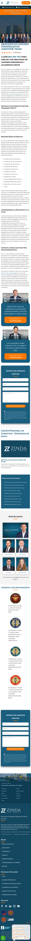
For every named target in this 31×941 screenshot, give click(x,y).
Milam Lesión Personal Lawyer (12, 490)
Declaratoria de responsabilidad (21, 834)
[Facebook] (2, 907)
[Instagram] (14, 907)
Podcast (5, 855)
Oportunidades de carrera (11, 862)
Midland (18, 795)
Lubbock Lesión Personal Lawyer (13, 493)
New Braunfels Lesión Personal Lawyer (14, 488)
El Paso (18, 793)
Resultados (6, 847)
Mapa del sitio (14, 831)
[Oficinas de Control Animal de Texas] (15, 448)
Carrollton (4, 791)
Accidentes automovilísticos (11, 883)
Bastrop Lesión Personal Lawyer (12, 504)
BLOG (3, 876)
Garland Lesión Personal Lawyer (12, 501)
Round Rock (4, 798)
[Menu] (2, 2)
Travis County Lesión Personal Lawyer (14, 485)
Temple (18, 798)
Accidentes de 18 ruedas (10, 887)
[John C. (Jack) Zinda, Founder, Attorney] (15, 530)
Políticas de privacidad (24, 831)
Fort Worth (4, 795)
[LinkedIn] (10, 907)
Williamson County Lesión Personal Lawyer (15, 482)
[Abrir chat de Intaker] (14, 940)
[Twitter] (6, 907)
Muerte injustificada (9, 891)
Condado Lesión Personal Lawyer (13, 499)
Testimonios (6, 851)
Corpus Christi (20, 791)
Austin (18, 788)
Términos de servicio (7, 834)
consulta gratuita (16, 94)
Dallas (3, 793)
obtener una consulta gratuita (10, 273)
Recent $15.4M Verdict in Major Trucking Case (15, 12)
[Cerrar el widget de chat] (29, 923)
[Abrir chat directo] (27, 923)
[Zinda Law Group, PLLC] (12, 3)
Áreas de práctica (8, 844)
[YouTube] (18, 907)
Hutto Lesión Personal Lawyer (12, 496)
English (4, 866)
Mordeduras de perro (9, 894)
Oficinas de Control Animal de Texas (13, 461)
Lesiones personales (9, 880)
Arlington (3, 788)
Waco (2, 800)
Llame (27, 3)
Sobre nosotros (7, 858)
